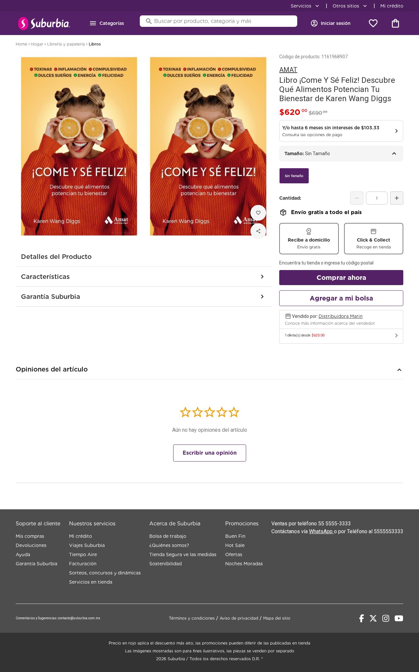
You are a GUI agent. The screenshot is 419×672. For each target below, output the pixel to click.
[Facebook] (361, 618)
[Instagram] (385, 618)
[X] (373, 618)
